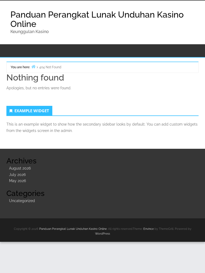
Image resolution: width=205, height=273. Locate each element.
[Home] (33, 66)
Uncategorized (22, 201)
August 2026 (20, 168)
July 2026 (17, 174)
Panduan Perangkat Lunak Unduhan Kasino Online (97, 19)
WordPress (102, 233)
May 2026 (17, 181)
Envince (148, 229)
